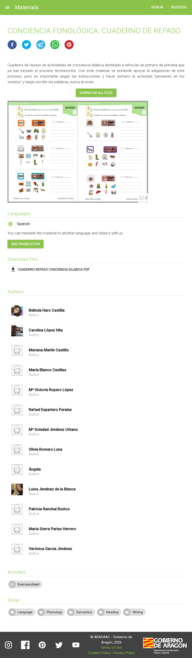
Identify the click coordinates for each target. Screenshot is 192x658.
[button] (12, 44)
